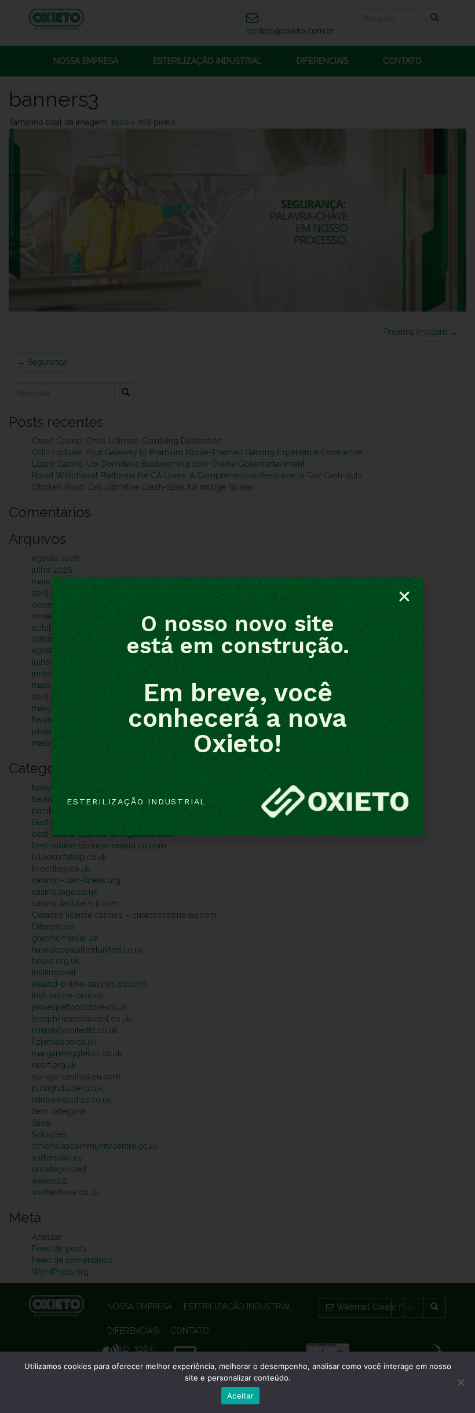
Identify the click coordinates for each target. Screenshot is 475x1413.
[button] (404, 596)
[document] (237, 706)
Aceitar (240, 1395)
